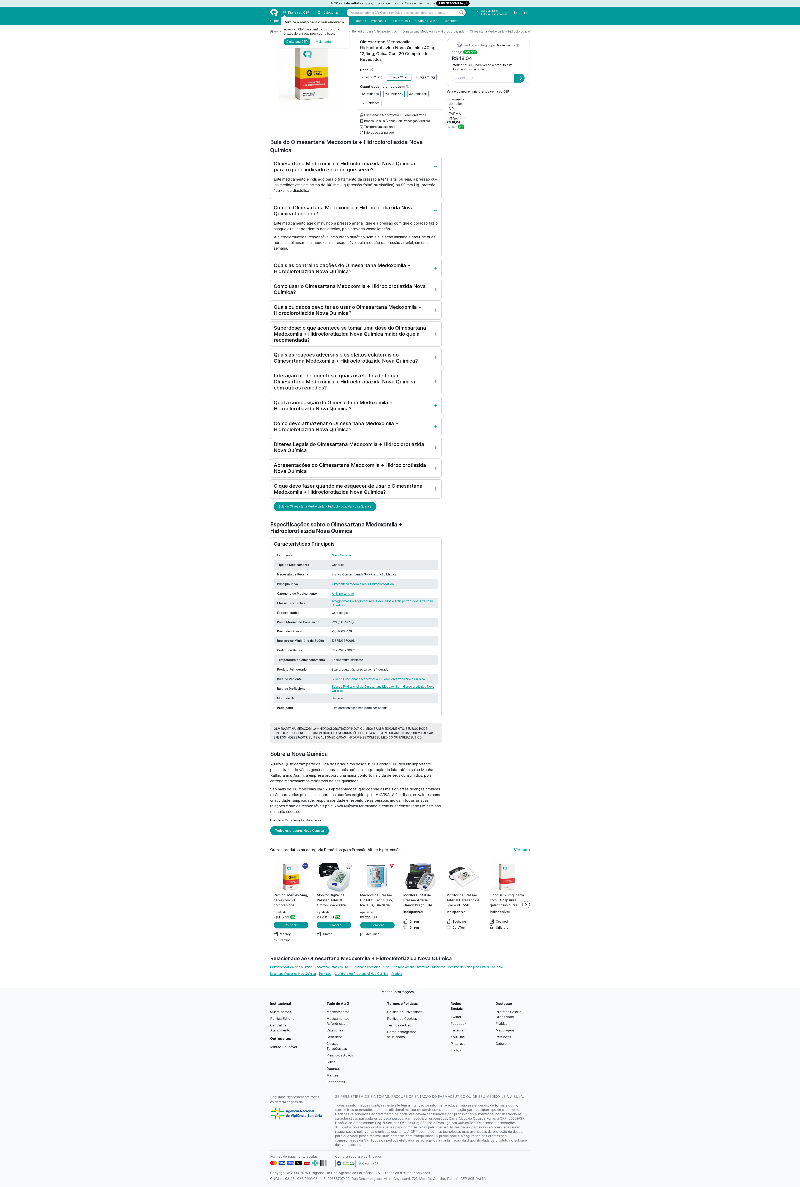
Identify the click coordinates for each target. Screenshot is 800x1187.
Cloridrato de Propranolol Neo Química (361, 973)
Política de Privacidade (404, 1012)
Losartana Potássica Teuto (371, 967)
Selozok (498, 967)
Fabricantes (335, 1082)
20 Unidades (394, 94)
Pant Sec (325, 973)
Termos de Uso (399, 1025)
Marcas (332, 1075)
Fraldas (501, 1023)
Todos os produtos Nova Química (299, 830)
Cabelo (501, 1043)
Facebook (458, 1023)
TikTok (456, 1050)
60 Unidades (371, 103)
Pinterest (458, 1043)
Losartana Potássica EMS (332, 967)
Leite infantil (401, 21)
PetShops (503, 1037)
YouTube (458, 1037)
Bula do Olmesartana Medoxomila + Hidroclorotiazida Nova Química (325, 506)
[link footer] (345, 1163)
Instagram (458, 1030)
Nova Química (341, 555)
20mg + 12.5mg (372, 77)
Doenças (333, 1068)
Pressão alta (379, 21)
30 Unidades (418, 93)
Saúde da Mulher (427, 21)
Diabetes (360, 21)
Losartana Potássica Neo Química (293, 973)
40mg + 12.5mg (399, 77)
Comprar (291, 925)
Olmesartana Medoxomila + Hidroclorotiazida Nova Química (510, 31)
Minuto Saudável (283, 1047)
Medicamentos (337, 1012)
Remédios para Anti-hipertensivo (374, 31)
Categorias (334, 1030)
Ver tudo (522, 850)
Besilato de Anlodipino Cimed (468, 967)
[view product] (291, 877)
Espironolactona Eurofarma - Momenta (418, 967)
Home (278, 31)
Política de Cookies (402, 1018)
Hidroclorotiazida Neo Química (291, 967)
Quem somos (280, 1012)
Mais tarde (323, 42)
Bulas (330, 1062)
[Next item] (526, 904)
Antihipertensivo (343, 593)
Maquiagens (505, 1030)
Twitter (456, 1017)
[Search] (461, 12)
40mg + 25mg (425, 77)
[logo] (274, 12)
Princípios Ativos (339, 1055)
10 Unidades (370, 93)
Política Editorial (282, 1018)
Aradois (396, 973)
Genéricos (451, 21)
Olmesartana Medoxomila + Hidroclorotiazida (433, 31)
